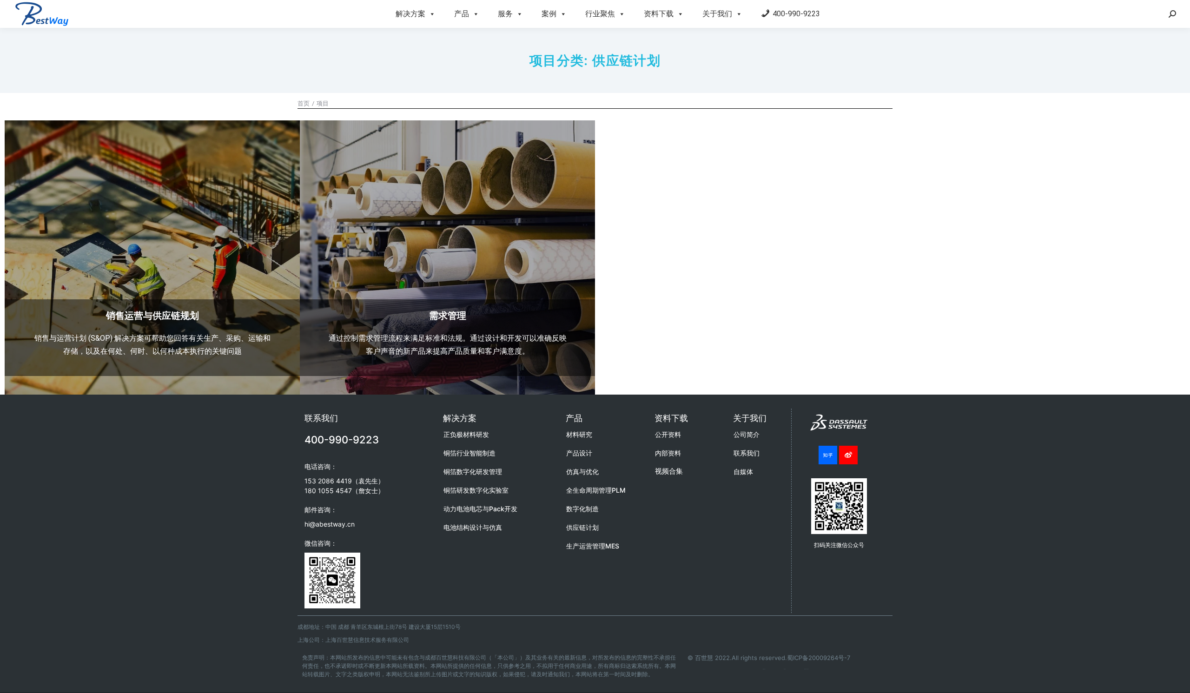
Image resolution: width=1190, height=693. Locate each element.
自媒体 (743, 471)
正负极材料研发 (466, 434)
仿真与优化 (582, 471)
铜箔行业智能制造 (469, 453)
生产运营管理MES (592, 546)
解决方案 (410, 13)
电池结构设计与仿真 (472, 527)
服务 (505, 13)
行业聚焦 (600, 13)
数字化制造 (582, 509)
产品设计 (579, 453)
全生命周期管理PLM (596, 490)
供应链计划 (582, 527)
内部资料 (668, 453)
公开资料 (668, 434)
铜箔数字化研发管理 (472, 471)
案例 (549, 13)
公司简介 (747, 434)
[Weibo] (848, 455)
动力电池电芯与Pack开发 (480, 509)
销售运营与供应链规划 (152, 315)
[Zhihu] (828, 455)
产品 (461, 13)
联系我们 (747, 453)
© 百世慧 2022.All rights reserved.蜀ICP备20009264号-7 (769, 657)
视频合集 (669, 471)
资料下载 (659, 13)
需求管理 (447, 315)
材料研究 (579, 434)
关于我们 (717, 13)
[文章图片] (152, 268)
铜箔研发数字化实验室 (476, 490)
